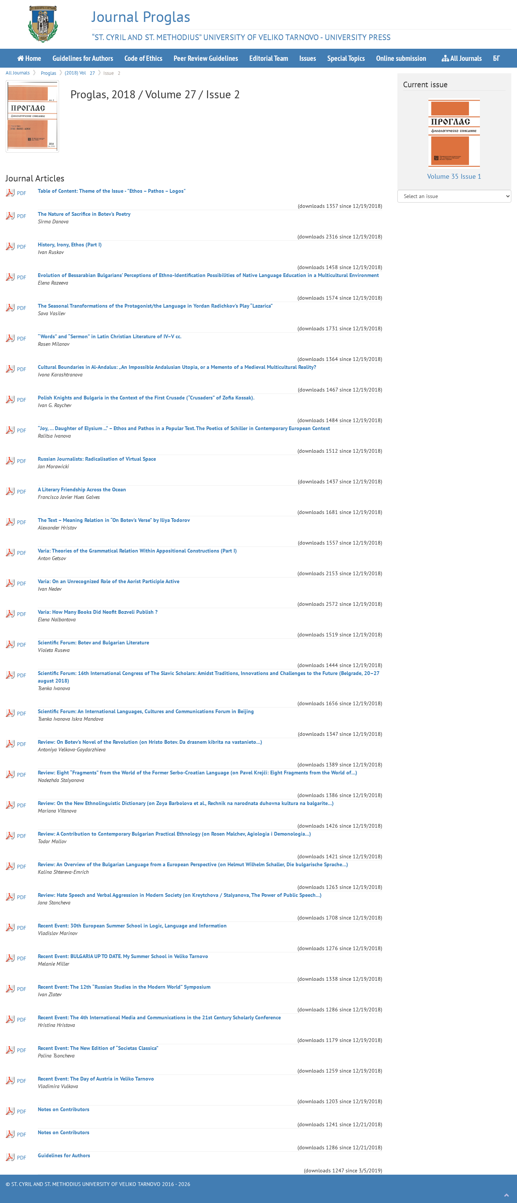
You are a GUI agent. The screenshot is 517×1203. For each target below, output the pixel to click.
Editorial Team (268, 58)
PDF (21, 193)
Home (32, 58)
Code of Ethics (143, 58)
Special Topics (346, 58)
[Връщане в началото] (506, 1195)
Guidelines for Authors (83, 58)
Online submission (401, 58)
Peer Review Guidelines (206, 58)
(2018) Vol (80, 73)
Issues (307, 58)
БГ (496, 58)
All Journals (465, 58)
